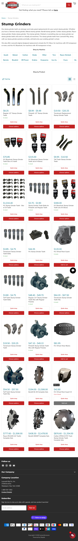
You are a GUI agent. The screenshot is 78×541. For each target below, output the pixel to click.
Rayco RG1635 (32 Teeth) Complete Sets (12, 437)
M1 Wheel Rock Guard (61, 252)
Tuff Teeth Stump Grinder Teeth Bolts (11, 299)
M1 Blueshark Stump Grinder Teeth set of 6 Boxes (64, 207)
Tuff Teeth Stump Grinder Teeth (62, 160)
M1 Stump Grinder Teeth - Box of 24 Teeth (13, 207)
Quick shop (13, 122)
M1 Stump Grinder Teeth (36, 252)
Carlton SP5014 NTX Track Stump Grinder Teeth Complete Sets (63, 438)
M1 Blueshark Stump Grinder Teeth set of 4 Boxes (38, 160)
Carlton (25, 55)
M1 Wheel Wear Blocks (62, 346)
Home (4, 18)
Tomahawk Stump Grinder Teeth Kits (63, 299)
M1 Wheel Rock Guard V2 (63, 392)
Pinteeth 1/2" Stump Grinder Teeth (38, 114)
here (56, 10)
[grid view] (70, 79)
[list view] (74, 79)
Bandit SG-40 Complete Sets (38, 392)
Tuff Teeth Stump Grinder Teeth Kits (11, 393)
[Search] (69, 5)
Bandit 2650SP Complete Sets (38, 436)
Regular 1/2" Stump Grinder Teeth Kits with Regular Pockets (37, 300)
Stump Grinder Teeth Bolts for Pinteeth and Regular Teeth (38, 207)
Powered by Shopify (39, 537)
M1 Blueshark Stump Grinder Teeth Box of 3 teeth (13, 160)
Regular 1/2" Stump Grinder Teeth (12, 114)
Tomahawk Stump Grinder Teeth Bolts (12, 253)
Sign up (32, 508)
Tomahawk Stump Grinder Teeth (12, 347)
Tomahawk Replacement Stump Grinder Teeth (62, 114)
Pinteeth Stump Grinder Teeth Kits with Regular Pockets (38, 347)
